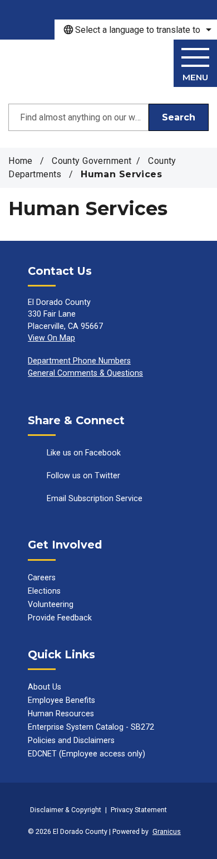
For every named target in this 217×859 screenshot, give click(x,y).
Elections (44, 590)
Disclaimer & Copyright (65, 809)
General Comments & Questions (85, 372)
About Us (44, 686)
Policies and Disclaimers (71, 740)
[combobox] (136, 30)
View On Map (51, 337)
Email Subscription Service (94, 498)
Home (20, 161)
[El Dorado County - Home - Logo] (63, 66)
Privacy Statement (139, 809)
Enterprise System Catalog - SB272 (91, 726)
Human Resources (61, 713)
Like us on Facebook (84, 452)
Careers (42, 577)
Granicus (166, 831)
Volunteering (50, 604)
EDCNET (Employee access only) (86, 753)
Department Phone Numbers (79, 360)
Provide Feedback (60, 617)
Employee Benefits (61, 700)
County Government (91, 161)
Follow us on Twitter (83, 475)
